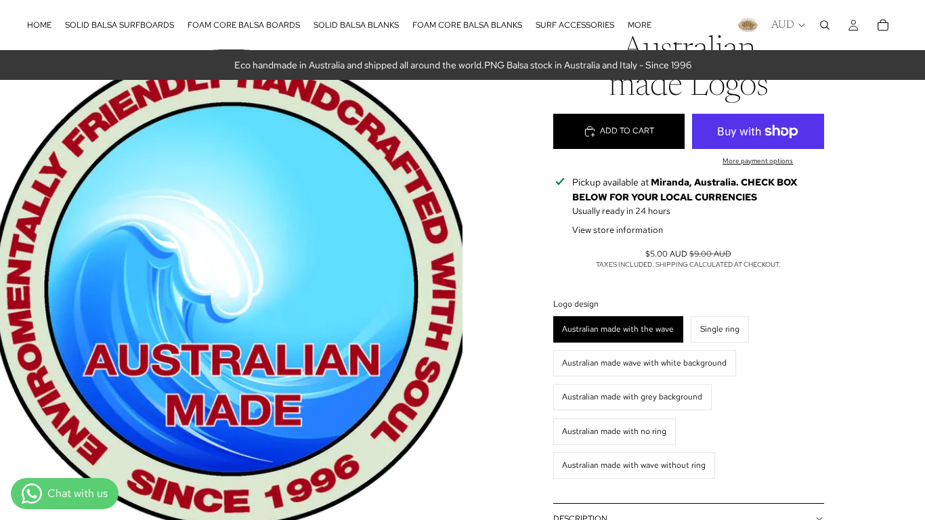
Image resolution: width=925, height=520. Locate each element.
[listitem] (639, 25)
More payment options (758, 160)
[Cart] (883, 25)
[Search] (825, 25)
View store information (617, 230)
